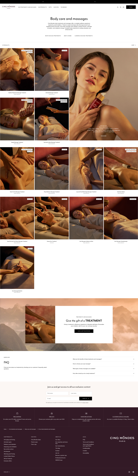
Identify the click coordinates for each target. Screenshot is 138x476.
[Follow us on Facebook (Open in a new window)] (133, 472)
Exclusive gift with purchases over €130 (69, 1)
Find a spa (33, 444)
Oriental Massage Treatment (52, 92)
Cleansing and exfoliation (10, 446)
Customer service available (121, 416)
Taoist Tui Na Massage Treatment (17, 191)
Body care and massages (30, 429)
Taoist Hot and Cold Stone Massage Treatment (17, 241)
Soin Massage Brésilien (17, 291)
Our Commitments (60, 446)
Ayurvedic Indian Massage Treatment (52, 142)
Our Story (57, 439)
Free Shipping (17, 416)
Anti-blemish (7, 451)
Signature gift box (86, 416)
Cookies (85, 450)
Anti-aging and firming (9, 439)
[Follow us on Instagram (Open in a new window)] (129, 472)
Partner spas (34, 442)
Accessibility (86, 453)
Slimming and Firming (9, 453)
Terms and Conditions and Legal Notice (88, 445)
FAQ (84, 439)
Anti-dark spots (7, 442)
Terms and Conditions (88, 442)
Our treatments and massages (27, 7)
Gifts (50, 7)
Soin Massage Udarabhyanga (120, 241)
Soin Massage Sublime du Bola (86, 241)
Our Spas (56, 7)
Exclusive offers (8, 461)
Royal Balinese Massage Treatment (51, 191)
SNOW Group (58, 460)
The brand (64, 7)
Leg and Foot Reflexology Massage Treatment (86, 191)
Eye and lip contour (9, 449)
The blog (57, 448)
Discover (103, 135)
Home (5, 429)
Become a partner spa (61, 455)
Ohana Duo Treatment (52, 241)
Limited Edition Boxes (9, 456)
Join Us (57, 453)
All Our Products (8, 458)
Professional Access (60, 457)
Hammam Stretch (121, 191)
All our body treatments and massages (46, 429)
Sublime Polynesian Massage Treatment (17, 92)
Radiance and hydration (10, 444)
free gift (51, 416)
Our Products (42, 7)
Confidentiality (86, 448)
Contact (57, 450)
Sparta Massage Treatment (17, 142)
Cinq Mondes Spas (36, 439)
